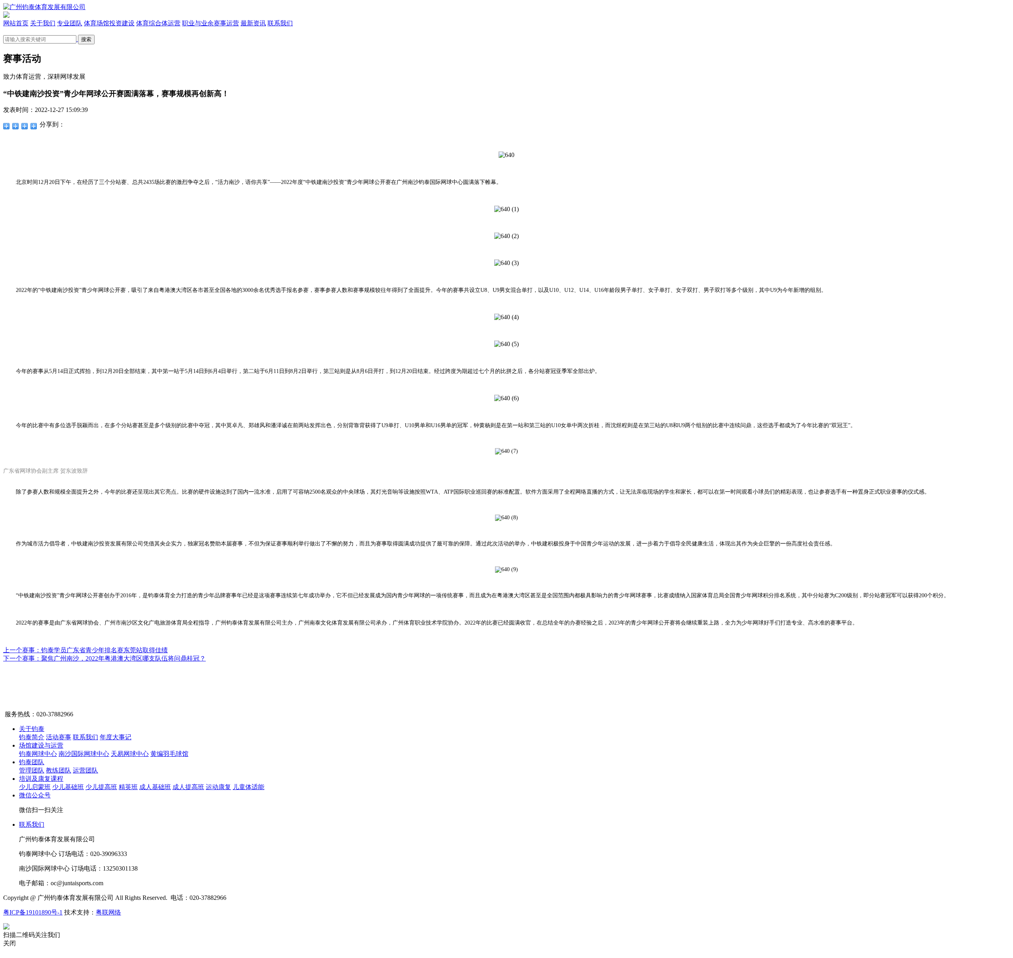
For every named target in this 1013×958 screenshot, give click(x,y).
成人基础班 (155, 787)
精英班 (128, 787)
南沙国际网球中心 (84, 753)
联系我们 (85, 737)
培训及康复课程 (41, 778)
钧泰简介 (31, 737)
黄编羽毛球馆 (169, 753)
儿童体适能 (248, 787)
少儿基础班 (68, 787)
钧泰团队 (31, 762)
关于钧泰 (31, 728)
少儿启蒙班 (35, 787)
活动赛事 (58, 737)
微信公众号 (35, 795)
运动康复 (218, 787)
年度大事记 (115, 737)
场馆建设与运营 (41, 745)
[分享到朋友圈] (6, 126)
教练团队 (58, 770)
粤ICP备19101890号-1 (33, 912)
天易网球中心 (130, 753)
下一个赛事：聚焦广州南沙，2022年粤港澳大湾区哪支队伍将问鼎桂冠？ (104, 658)
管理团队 (31, 770)
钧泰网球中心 (38, 753)
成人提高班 (188, 787)
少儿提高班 (101, 787)
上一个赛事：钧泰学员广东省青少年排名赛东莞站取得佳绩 (85, 650)
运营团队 (85, 770)
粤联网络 (108, 912)
